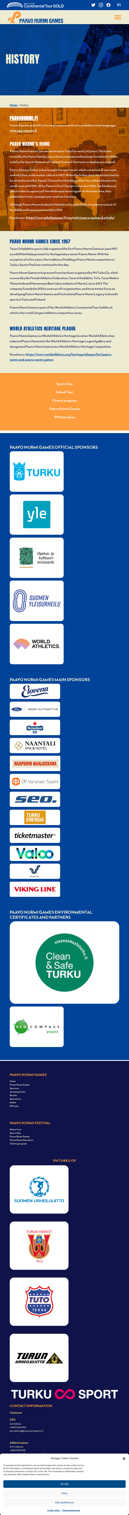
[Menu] (118, 17)
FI (119, 5)
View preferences (64, 1502)
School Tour (64, 392)
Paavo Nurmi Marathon (21, 1140)
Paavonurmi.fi (24, 118)
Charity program (64, 400)
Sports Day (64, 383)
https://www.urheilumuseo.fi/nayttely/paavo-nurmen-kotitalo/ (70, 218)
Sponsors (14, 1088)
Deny (65, 1493)
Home (13, 105)
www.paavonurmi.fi (23, 130)
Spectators (15, 1099)
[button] (124, 1458)
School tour (15, 1129)
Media (13, 1102)
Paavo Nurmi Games (64, 408)
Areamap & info (18, 1091)
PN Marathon (64, 417)
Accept (64, 1483)
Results (13, 1095)
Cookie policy (53, 1510)
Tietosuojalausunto (71, 1510)
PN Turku (14, 1106)
